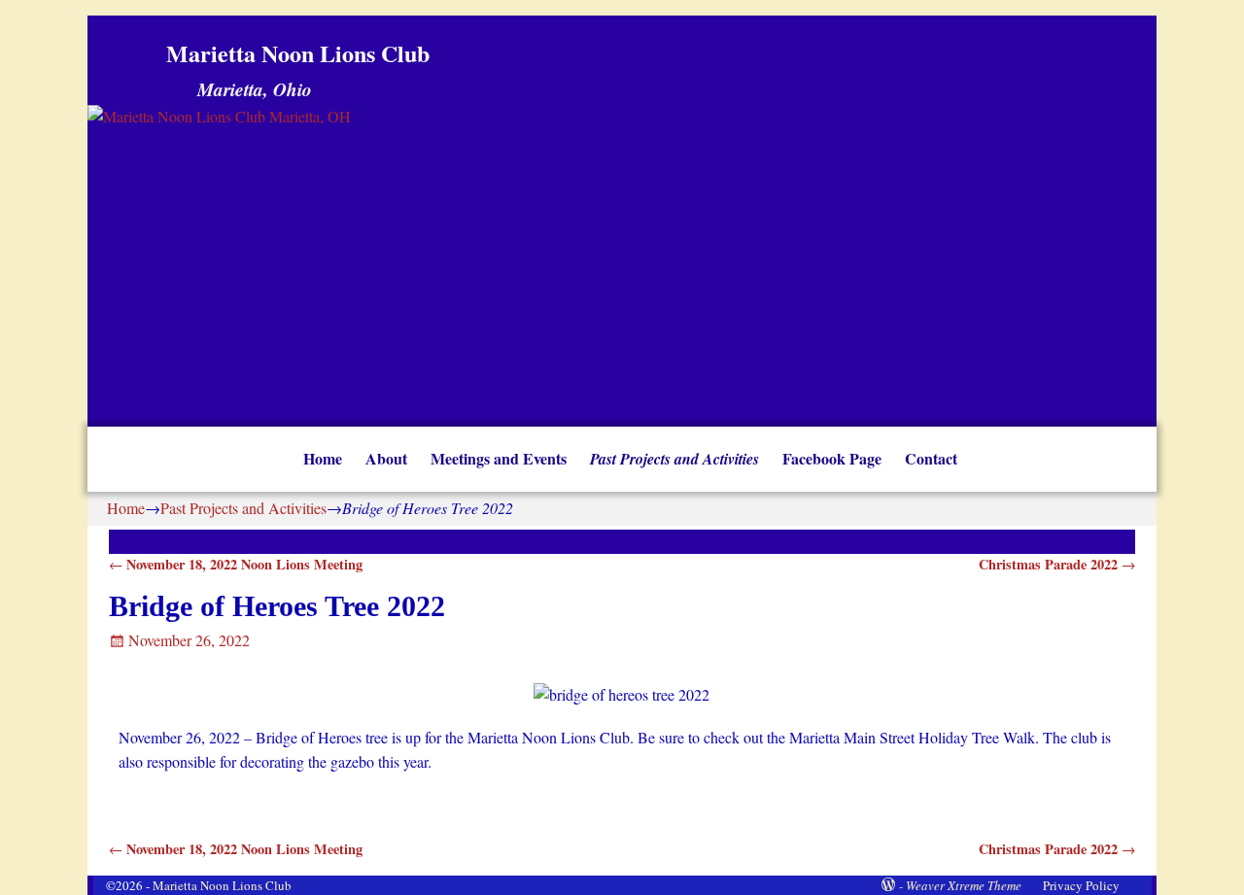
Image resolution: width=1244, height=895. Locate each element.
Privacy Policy (1081, 885)
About (386, 458)
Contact (931, 458)
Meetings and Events (499, 458)
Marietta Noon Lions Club (298, 53)
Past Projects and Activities (674, 458)
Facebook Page (831, 458)
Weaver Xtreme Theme (963, 885)
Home (322, 458)
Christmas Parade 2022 (1057, 564)
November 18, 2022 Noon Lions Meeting (236, 564)
